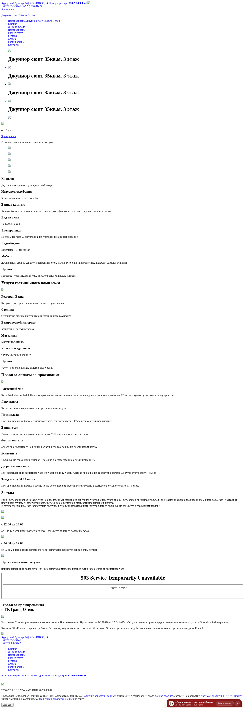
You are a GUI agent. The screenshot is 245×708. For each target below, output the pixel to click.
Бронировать (8, 9)
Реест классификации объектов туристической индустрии (43, 675)
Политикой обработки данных (56, 698)
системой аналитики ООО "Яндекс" (221, 695)
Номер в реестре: (68, 3)
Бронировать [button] (8, 136)
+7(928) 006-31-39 (32, 6)
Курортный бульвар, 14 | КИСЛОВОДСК (24, 3)
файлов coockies (164, 695)
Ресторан (13, 35)
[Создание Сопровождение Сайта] (2, 684)
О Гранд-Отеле (16, 26)
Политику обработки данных (99, 695)
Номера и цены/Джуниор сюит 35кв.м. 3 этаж (34, 20)
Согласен (7, 705)
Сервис (12, 38)
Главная (12, 23)
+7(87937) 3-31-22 (11, 640)
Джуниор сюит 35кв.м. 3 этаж (18, 15)
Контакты (13, 44)
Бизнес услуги (16, 32)
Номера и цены (17, 29)
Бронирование (16, 41)
